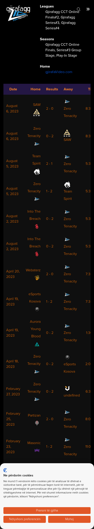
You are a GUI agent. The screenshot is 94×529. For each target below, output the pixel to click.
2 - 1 (49, 163)
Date (13, 89)
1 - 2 (49, 191)
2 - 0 (49, 108)
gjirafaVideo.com (58, 72)
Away (68, 89)
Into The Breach (34, 215)
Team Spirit (36, 160)
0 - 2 (49, 136)
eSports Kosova (35, 298)
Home (36, 89)
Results (52, 89)
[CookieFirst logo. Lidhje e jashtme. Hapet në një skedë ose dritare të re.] (5, 470)
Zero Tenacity (70, 112)
